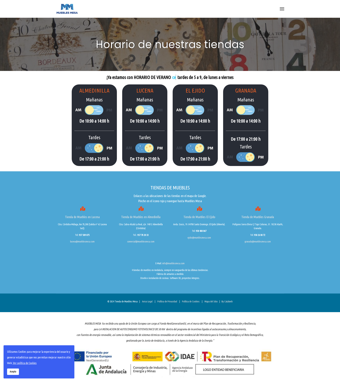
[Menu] (282, 9)
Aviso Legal (147, 301)
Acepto (13, 371)
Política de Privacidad (167, 301)
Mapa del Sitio (211, 301)
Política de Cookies (191, 301)
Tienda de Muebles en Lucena (82, 217)
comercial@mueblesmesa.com (140, 241)
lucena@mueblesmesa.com (82, 241)
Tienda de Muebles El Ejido (199, 217)
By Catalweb (227, 301)
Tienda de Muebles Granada (257, 217)
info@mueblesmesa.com (173, 263)
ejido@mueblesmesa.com (199, 237)
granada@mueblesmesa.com (258, 241)
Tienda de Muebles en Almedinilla (140, 217)
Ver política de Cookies (24, 363)
